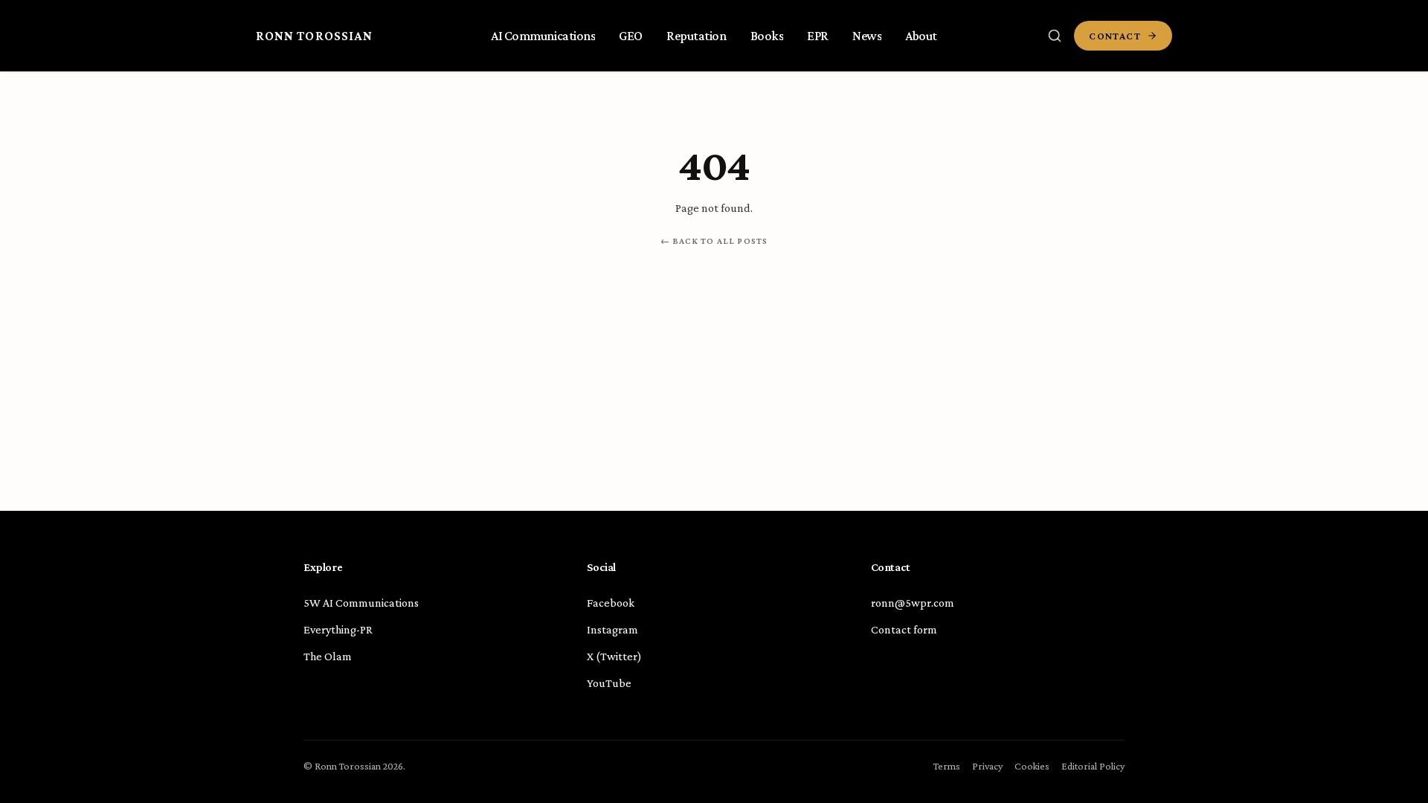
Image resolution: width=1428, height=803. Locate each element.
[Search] (1054, 35)
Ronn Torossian (314, 35)
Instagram (612, 629)
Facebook (610, 602)
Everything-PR (338, 629)
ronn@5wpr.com (912, 602)
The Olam (327, 656)
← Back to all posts (714, 241)
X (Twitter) (614, 656)
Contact (1115, 36)
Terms (946, 766)
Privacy (987, 766)
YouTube (609, 683)
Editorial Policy (1093, 766)
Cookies (1031, 766)
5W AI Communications (361, 602)
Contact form (904, 629)
